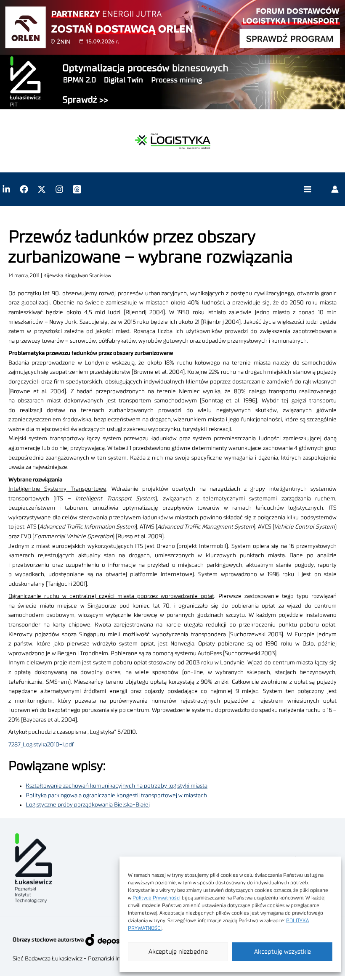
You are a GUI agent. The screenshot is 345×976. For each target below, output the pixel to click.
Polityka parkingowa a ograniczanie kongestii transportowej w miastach (116, 796)
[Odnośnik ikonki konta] (335, 189)
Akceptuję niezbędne (178, 952)
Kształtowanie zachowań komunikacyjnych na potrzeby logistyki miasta (116, 786)
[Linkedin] (6, 189)
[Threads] (77, 189)
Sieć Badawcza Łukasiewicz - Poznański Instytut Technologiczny (95, 959)
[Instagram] (59, 189)
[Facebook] (24, 189)
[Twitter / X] (41, 189)
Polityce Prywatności (156, 897)
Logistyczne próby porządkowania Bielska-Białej (88, 805)
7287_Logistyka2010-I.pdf (41, 745)
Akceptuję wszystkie (282, 952)
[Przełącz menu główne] (307, 189)
